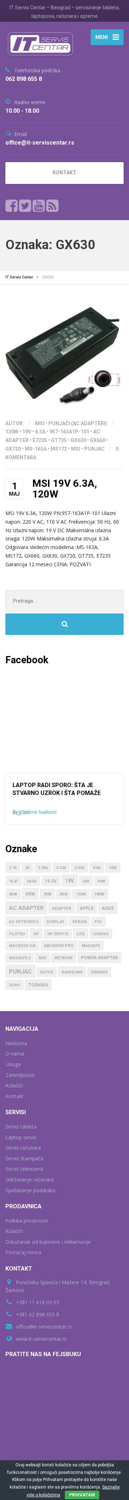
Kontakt (14, 1096)
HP (36, 934)
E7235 (40, 440)
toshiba (38, 984)
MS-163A (36, 449)
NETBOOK (63, 958)
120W (11, 432)
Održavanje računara (29, 1179)
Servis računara (23, 1147)
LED (81, 933)
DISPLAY (55, 921)
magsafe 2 (19, 958)
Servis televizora (24, 1168)
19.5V (51, 881)
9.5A (97, 867)
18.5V (32, 881)
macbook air (22, 945)
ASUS (108, 908)
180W (99, 894)
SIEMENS (99, 972)
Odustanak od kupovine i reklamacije (48, 1241)
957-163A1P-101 (69, 432)
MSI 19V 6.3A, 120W (64, 488)
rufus (46, 972)
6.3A (40, 432)
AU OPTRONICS (23, 921)
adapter (61, 908)
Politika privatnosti (26, 1220)
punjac (94, 449)
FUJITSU (17, 934)
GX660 (97, 440)
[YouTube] (39, 206)
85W (64, 894)
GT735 (59, 440)
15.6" (13, 881)
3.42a (80, 867)
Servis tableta (21, 1126)
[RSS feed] (52, 206)
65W (30, 894)
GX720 (13, 449)
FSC (98, 921)
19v (26, 432)
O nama (14, 1053)
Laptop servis (21, 1137)
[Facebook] (11, 206)
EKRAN (79, 921)
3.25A (43, 867)
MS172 (59, 449)
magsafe (91, 945)
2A (27, 867)
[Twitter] (25, 206)
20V (85, 881)
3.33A (61, 867)
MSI (39, 423)
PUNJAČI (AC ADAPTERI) (77, 423)
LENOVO (101, 934)
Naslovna (16, 1043)
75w (47, 894)
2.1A (13, 867)
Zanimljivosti (20, 1075)
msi (75, 449)
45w (13, 894)
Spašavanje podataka (30, 1190)
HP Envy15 (57, 934)
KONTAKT (64, 172)
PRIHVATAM (82, 1494)
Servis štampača (24, 1158)
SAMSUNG (71, 972)
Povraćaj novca (23, 1252)
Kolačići (14, 1085)
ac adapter (26, 908)
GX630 (78, 440)
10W (113, 867)
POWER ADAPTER (99, 957)
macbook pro (58, 945)
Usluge (13, 1064)
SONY (14, 985)
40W (101, 881)
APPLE (87, 908)
